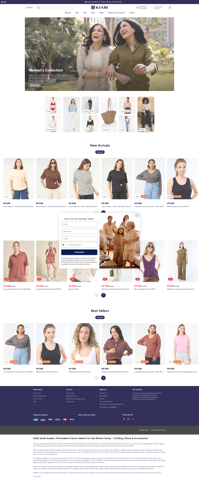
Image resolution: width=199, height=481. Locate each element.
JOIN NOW (79, 252)
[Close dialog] (137, 215)
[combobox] (64, 244)
